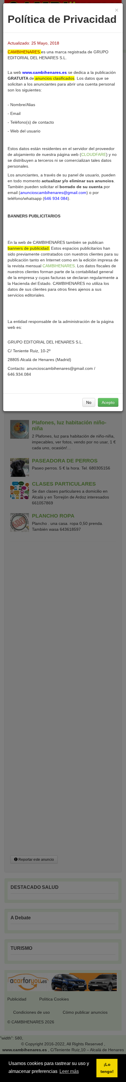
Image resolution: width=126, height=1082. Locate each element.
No (88, 402)
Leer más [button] (69, 1071)
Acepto (108, 402)
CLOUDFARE (93, 154)
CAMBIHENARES (58, 265)
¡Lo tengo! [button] (107, 1068)
